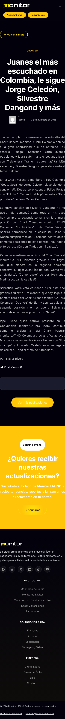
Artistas (32, 636)
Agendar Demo (14, 15)
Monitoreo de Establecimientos (32, 600)
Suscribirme (32, 510)
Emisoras (32, 630)
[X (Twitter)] (21, 569)
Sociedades (32, 641)
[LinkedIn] (30, 569)
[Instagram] (12, 569)
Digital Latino (33, 666)
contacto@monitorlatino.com (40, 713)
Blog (32, 677)
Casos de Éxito (33, 672)
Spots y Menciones (32, 605)
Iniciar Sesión (38, 15)
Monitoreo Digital (32, 594)
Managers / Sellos (32, 647)
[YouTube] (47, 569)
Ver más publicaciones (32, 402)
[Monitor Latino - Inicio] (16, 5)
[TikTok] (38, 569)
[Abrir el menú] (60, 6)
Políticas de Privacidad (11, 713)
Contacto (32, 683)
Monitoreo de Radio (32, 589)
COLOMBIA (32, 51)
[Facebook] (3, 569)
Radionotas (32, 611)
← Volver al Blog (14, 34)
